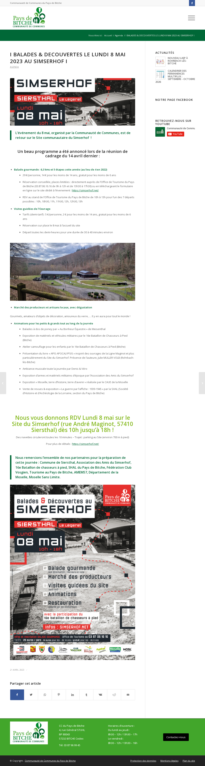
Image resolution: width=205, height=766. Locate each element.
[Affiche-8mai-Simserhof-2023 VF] (72, 102)
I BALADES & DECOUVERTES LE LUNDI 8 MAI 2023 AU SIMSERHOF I (68, 58)
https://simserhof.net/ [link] (85, 190)
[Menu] (190, 17)
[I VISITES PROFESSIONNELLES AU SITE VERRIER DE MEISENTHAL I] (202, 383)
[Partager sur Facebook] (17, 694)
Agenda (14, 67)
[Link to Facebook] (192, 3)
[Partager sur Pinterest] (58, 694)
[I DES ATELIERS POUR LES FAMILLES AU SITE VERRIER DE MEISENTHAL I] (3, 383)
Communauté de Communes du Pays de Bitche (50, 760)
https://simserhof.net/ (85, 444)
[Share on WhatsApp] (45, 694)
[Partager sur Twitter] (31, 694)
